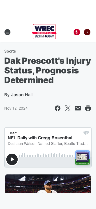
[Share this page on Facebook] (57, 108)
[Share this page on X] (67, 108)
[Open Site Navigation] (7, 32)
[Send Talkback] (77, 32)
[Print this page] (88, 108)
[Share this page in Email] (78, 108)
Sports (10, 51)
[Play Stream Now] (87, 32)
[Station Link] (44, 32)
